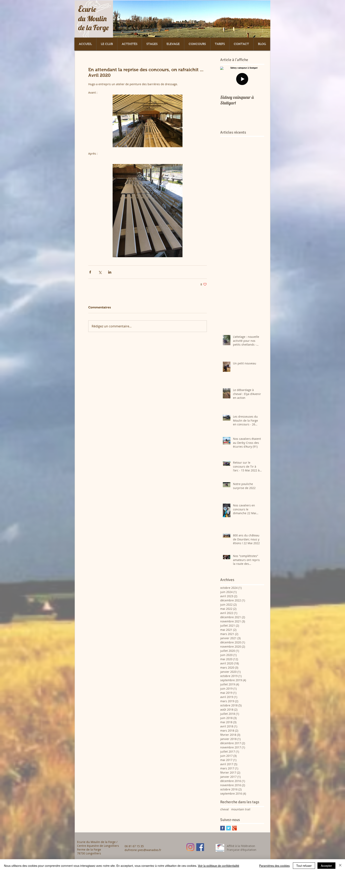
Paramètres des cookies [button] (274, 866)
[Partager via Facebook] (90, 272)
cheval (224, 809)
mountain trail (240, 809)
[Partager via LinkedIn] (110, 272)
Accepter (326, 866)
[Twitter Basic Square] (228, 828)
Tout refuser (304, 866)
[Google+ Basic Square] (234, 828)
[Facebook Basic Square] (222, 828)
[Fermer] (340, 865)
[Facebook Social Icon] (200, 847)
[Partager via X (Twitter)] (100, 272)
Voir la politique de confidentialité (218, 866)
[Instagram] (190, 847)
